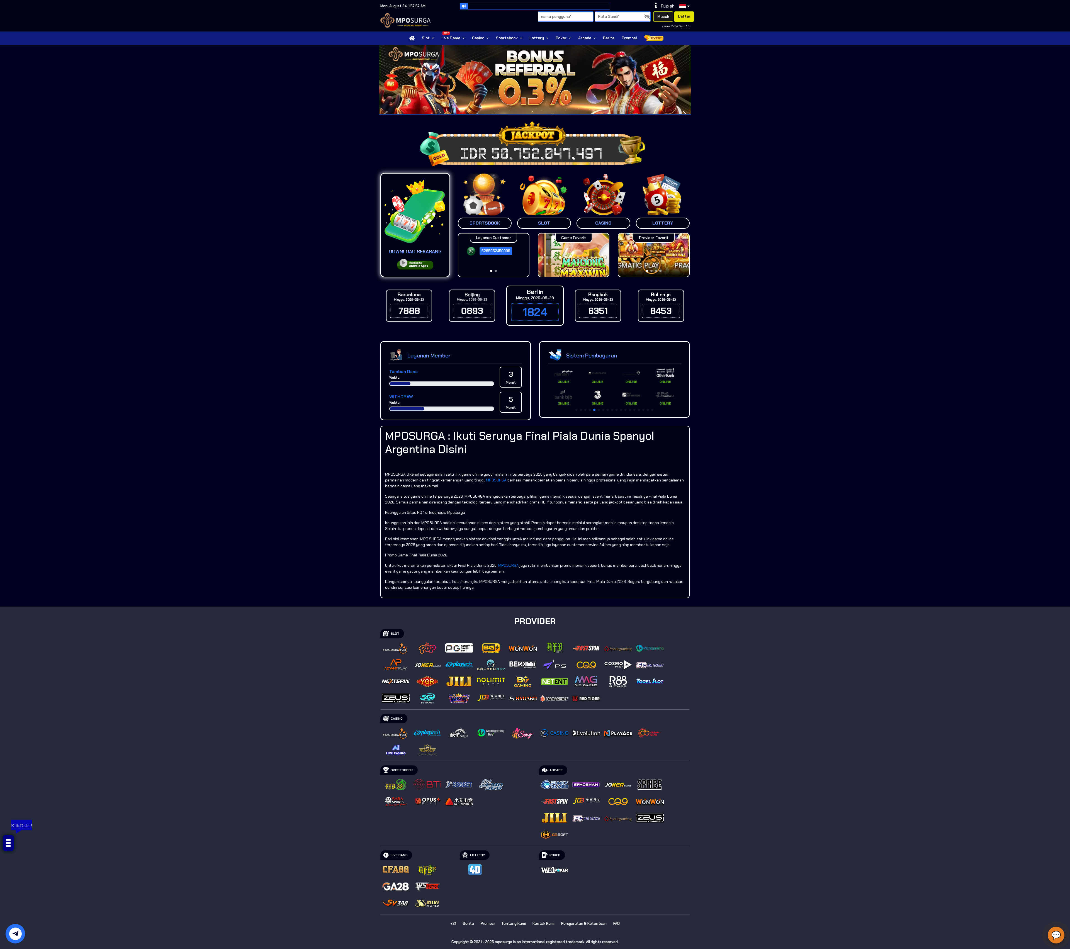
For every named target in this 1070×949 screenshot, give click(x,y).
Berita (608, 37)
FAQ (616, 923)
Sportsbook (507, 37)
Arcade (584, 37)
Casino (478, 37)
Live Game (450, 37)
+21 (453, 923)
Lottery (536, 37)
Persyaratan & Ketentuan (584, 923)
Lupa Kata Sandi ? (676, 26)
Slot (426, 37)
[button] (684, 114)
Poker (561, 37)
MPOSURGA (496, 480)
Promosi (629, 37)
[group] (653, 255)
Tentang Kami (513, 923)
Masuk (663, 16)
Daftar (684, 16)
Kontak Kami (543, 923)
